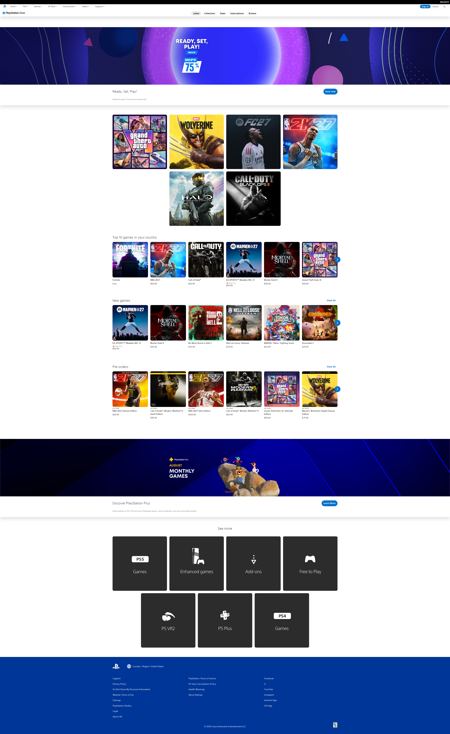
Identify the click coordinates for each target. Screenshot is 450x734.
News (85, 6)
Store (12, 6)
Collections (209, 13)
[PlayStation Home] (5, 6)
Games (37, 6)
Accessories (68, 6)
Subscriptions (237, 13)
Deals (222, 13)
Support (99, 6)
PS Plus (51, 6)
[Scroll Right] (337, 260)
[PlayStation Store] (14, 13)
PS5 (24, 6)
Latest (196, 13)
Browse (252, 13)
